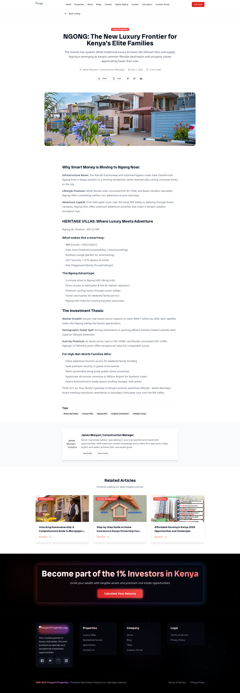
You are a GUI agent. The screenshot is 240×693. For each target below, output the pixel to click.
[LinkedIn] (66, 661)
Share (104, 78)
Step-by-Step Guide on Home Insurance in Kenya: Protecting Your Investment (118, 531)
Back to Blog (74, 13)
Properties (79, 4)
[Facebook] (42, 661)
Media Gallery (121, 4)
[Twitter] (50, 661)
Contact (135, 4)
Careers (108, 4)
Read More (43, 537)
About (90, 4)
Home (68, 4)
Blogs (98, 4)
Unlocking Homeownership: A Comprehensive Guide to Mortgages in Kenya (62, 531)
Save (119, 78)
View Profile (87, 453)
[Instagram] (58, 661)
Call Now (198, 4)
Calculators (147, 4)
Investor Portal (162, 4)
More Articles (103, 453)
